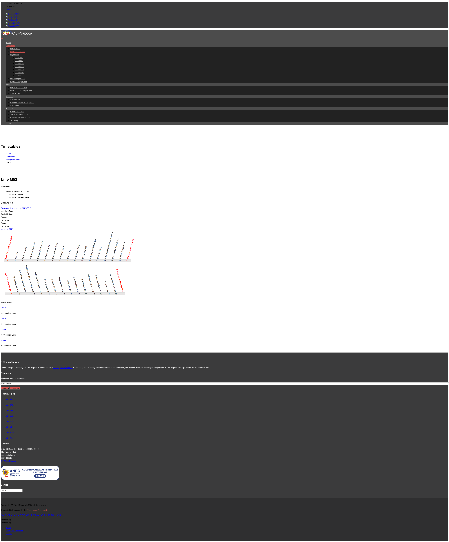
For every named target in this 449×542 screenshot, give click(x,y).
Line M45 (3, 329)
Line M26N (19, 73)
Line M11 (3, 307)
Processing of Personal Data (22, 118)
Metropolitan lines (17, 52)
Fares (8, 85)
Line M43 (3, 340)
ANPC (9, 9)
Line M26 (10, 432)
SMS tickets (15, 94)
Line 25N (19, 58)
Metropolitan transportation (21, 91)
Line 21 (9, 427)
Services (9, 97)
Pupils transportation (18, 82)
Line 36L (9, 416)
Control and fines (17, 112)
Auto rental (14, 106)
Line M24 (3, 318)
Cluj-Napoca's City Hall (62, 368)
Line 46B (9, 421)
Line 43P (9, 411)
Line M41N (19, 70)
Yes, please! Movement (37, 510)
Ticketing (14, 120)
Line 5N (18, 76)
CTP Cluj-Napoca (8, 461)
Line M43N (19, 64)
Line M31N (19, 67)
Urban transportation (18, 88)
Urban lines (15, 49)
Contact (9, 124)
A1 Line (9, 400)
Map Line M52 (7, 229)
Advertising (15, 100)
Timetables (10, 46)
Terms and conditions (19, 115)
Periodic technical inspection (22, 103)
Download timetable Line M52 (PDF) (16, 208)
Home (8, 43)
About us (9, 109)
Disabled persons (17, 79)
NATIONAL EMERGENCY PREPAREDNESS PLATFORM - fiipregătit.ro (31, 515)
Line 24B (9, 405)
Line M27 (10, 438)
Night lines (14, 55)
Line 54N (19, 61)
